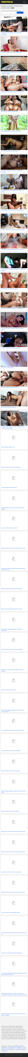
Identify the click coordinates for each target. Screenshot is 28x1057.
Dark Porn (4, 1051)
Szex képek (4, 1047)
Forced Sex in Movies (20, 1049)
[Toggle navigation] (24, 2)
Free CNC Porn (11, 1047)
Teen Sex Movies (10, 1049)
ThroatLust (19, 1047)
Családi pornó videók (19, 1046)
